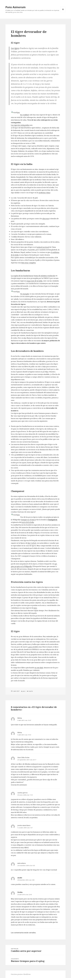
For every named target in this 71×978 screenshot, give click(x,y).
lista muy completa (28, 263)
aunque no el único (28, 520)
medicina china (44, 193)
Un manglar (24, 294)
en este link (38, 668)
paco (23, 691)
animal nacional (43, 247)
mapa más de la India (34, 281)
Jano (35, 608)
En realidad (24, 115)
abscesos (45, 218)
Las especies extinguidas (20, 125)
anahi (19, 878)
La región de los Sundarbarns (22, 276)
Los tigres (15, 48)
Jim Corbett (32, 543)
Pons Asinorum (15, 7)
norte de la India (28, 522)
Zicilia (19, 892)
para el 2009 (33, 647)
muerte (30, 691)
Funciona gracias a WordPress (21, 974)
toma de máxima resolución (44, 276)
